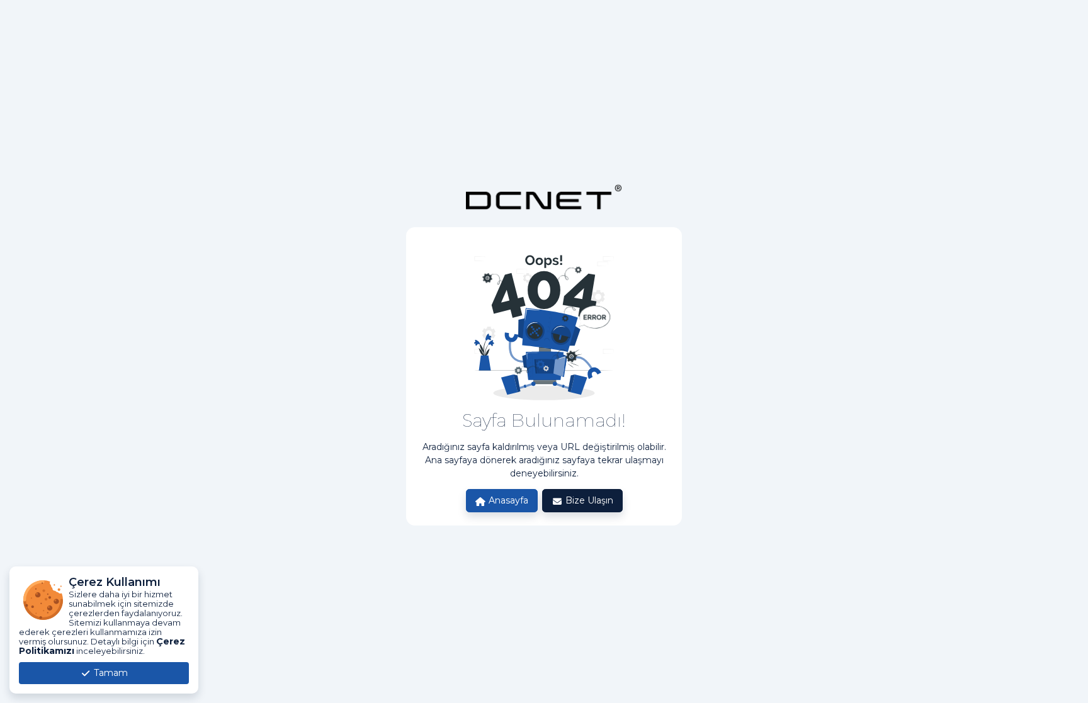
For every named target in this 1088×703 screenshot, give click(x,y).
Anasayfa (507, 500)
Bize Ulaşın (588, 500)
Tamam (109, 672)
